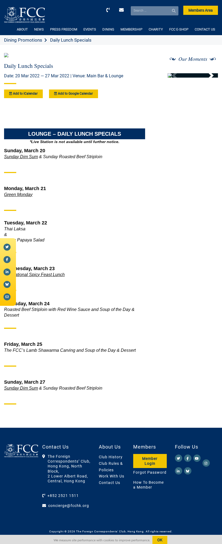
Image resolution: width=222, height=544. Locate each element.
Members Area (200, 10)
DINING (108, 29)
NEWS (39, 29)
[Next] (208, 75)
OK (159, 540)
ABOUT (22, 29)
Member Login (150, 461)
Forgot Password (149, 472)
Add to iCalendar (25, 93)
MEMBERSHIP (131, 29)
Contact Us (109, 482)
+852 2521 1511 (63, 495)
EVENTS (89, 29)
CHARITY (156, 29)
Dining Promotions (23, 40)
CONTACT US (205, 29)
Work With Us (111, 476)
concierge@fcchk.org (68, 505)
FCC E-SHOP (178, 29)
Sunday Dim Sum (21, 156)
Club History (111, 457)
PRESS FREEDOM (63, 29)
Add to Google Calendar (75, 93)
